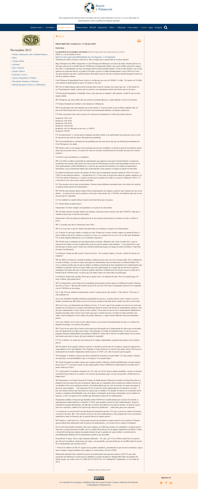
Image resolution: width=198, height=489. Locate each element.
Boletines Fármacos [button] (65, 27)
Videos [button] (111, 27)
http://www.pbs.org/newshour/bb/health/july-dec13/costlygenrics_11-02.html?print (85, 57)
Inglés (151, 27)
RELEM (93, 27)
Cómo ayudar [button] (133, 27)
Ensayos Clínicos (18, 71)
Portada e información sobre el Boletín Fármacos (29, 54)
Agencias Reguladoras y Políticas (24, 78)
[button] (165, 27)
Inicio (61, 36)
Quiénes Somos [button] (36, 27)
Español (144, 27)
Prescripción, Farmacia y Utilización (25, 81)
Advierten (16, 64)
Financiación (102, 27)
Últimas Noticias (82, 27)
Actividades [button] (50, 27)
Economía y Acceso (19, 74)
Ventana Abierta (18, 61)
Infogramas (122, 27)
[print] (139, 41)
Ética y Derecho (18, 67)
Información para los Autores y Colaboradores (29, 84)
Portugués (158, 27)
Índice (14, 57)
